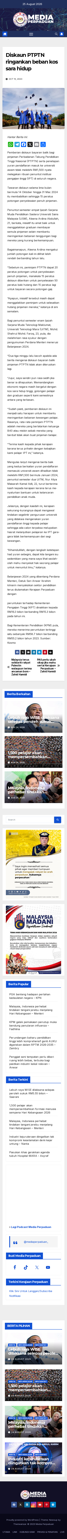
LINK (15, 1532)
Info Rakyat (41, 1345)
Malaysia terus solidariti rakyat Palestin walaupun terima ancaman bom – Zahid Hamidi (21, 667)
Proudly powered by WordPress (23, 1520)
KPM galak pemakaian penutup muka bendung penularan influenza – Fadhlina (33, 1025)
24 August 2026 (21, 1359)
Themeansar (19, 1524)
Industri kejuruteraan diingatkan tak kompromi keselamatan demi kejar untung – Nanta (31, 1140)
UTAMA (6, 1532)
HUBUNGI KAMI (27, 1532)
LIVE (62, 1532)
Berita (12, 1345)
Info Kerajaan (25, 1345)
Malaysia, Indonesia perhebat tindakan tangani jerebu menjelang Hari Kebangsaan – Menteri (31, 1010)
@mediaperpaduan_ (36, 1241)
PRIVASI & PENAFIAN (47, 1532)
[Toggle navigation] (31, 34)
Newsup (53, 1520)
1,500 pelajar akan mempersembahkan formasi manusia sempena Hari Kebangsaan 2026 (32, 1109)
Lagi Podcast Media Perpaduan (30, 1227)
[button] (56, 34)
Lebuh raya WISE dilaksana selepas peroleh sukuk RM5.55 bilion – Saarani (33, 721)
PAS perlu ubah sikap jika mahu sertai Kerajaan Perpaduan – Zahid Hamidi (46, 665)
